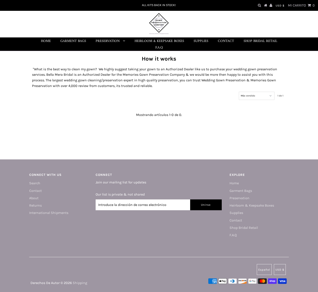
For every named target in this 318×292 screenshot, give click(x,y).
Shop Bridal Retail (260, 41)
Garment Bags (73, 41)
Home (46, 41)
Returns (35, 205)
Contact (226, 41)
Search (34, 183)
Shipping (80, 283)
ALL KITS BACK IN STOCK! (159, 5)
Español (264, 269)
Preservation (108, 41)
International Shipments (48, 213)
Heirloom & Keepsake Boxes (159, 41)
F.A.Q (159, 48)
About (34, 198)
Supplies (201, 41)
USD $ (280, 5)
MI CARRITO (301, 5)
